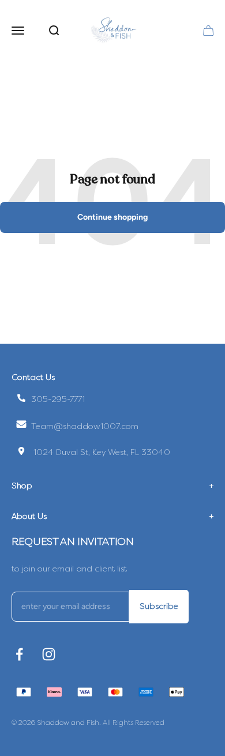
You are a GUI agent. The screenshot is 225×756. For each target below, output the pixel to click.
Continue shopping (112, 217)
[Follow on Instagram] (49, 654)
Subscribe (159, 606)
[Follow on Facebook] (19, 654)
